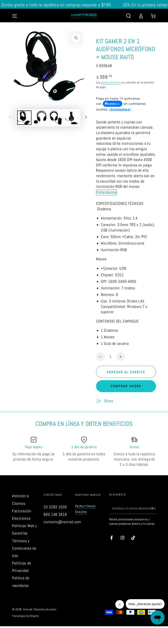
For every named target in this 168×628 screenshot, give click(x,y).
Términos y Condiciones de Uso (24, 548)
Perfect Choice (85, 506)
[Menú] (15, 16)
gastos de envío (111, 82)
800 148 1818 (55, 514)
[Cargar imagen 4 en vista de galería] (72, 117)
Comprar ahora (126, 386)
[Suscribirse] (153, 508)
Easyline (81, 512)
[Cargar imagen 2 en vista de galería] (40, 117)
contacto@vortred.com (62, 521)
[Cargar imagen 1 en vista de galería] (24, 117)
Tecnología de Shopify (25, 616)
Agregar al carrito (126, 372)
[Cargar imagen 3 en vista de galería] (56, 117)
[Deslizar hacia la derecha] (85, 117)
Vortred (27, 609)
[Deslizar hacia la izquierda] (10, 117)
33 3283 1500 (55, 507)
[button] (128, 16)
